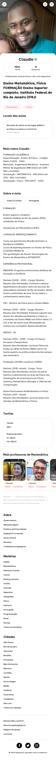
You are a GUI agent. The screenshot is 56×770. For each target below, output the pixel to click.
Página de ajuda (12, 729)
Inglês (6, 562)
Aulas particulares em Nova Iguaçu (29, 497)
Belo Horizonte (11, 664)
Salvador (8, 651)
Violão (7, 583)
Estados (8, 542)
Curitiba (8, 673)
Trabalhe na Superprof (15, 546)
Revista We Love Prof (14, 721)
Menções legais (11, 525)
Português (8, 610)
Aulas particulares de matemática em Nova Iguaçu (24, 500)
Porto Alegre (10, 681)
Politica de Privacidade (15, 529)
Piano (6, 601)
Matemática (10, 566)
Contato (8, 734)
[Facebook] (19, 745)
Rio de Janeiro (10, 647)
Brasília (7, 655)
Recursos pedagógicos (14, 725)
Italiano (8, 605)
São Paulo (8, 642)
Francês (7, 588)
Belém (6, 686)
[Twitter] (28, 745)
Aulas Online (10, 538)
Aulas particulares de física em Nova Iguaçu (21, 503)
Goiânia (8, 690)
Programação (10, 614)
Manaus (8, 668)
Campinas (9, 699)
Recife (7, 677)
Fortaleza (8, 660)
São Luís (8, 703)
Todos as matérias (13, 627)
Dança (7, 623)
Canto (7, 575)
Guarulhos (9, 695)
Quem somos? (10, 520)
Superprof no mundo (13, 533)
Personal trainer (11, 570)
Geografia (9, 597)
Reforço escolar (11, 579)
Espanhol (8, 592)
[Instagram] (36, 745)
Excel (6, 618)
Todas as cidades (12, 708)
